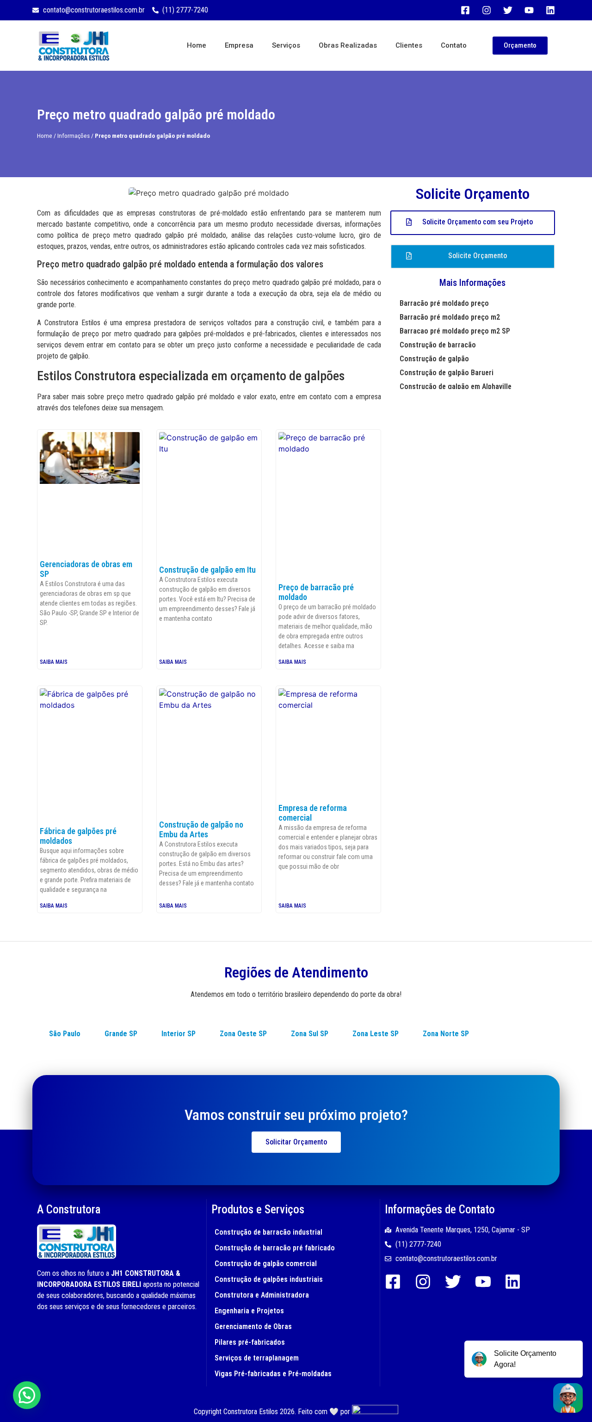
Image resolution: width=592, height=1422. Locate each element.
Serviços (286, 45)
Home (196, 45)
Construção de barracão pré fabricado (275, 1247)
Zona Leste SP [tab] (375, 1033)
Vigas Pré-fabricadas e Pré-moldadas (273, 1373)
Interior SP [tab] (178, 1033)
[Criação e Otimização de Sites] (375, 1411)
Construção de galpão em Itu (207, 570)
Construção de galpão (434, 358)
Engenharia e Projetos (249, 1310)
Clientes (408, 45)
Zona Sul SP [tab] (309, 1033)
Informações (73, 135)
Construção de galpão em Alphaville (456, 386)
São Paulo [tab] (64, 1033)
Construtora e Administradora (262, 1295)
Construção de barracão (438, 344)
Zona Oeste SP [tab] (243, 1033)
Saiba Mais (54, 662)
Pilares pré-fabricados (250, 1342)
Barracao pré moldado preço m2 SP (455, 331)
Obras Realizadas (348, 45)
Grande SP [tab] (121, 1033)
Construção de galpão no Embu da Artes (201, 830)
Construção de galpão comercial (266, 1263)
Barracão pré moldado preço (444, 303)
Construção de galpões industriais (269, 1279)
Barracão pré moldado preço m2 (450, 317)
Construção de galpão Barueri (446, 372)
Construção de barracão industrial (268, 1232)
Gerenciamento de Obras (253, 1326)
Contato (454, 45)
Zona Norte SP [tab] (446, 1033)
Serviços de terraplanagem (257, 1358)
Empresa (239, 45)
